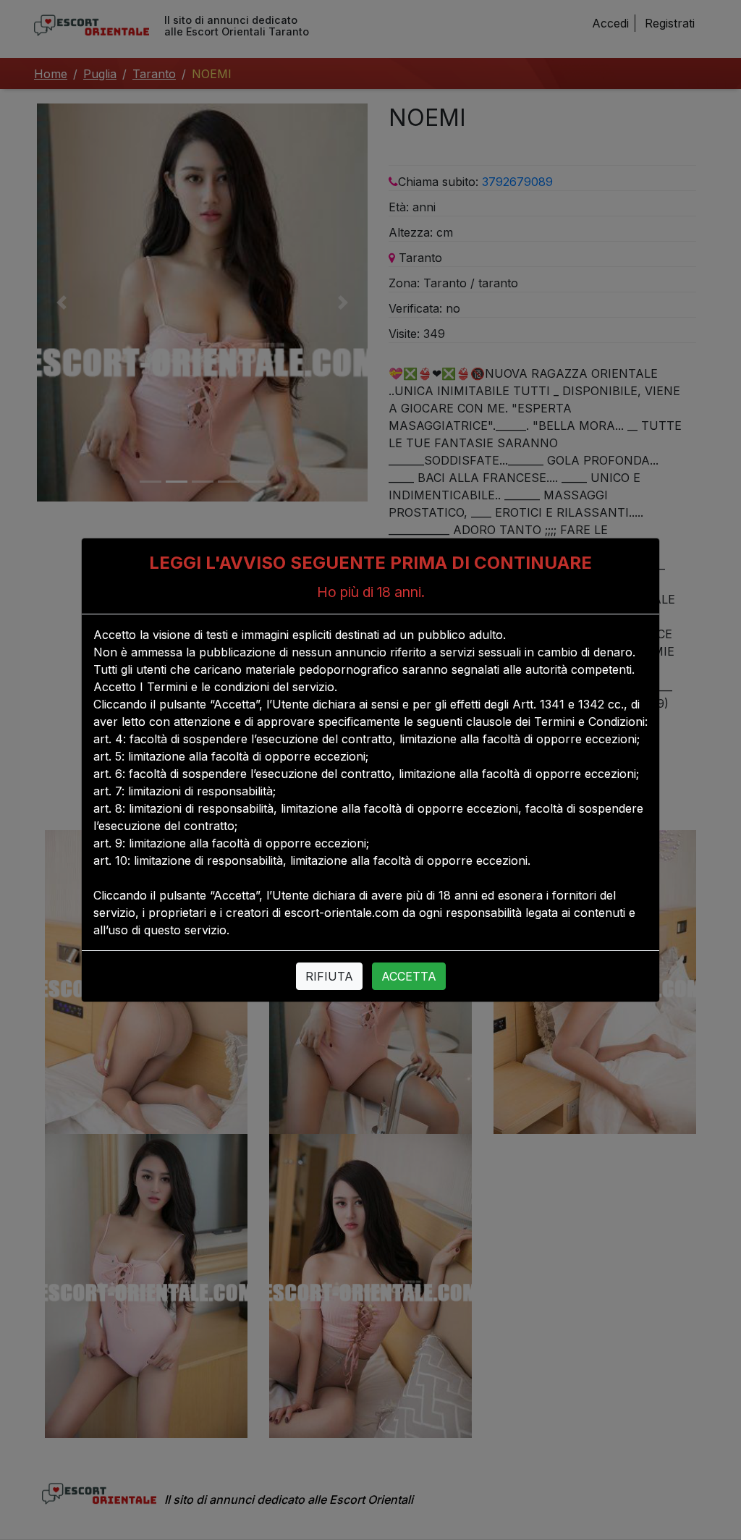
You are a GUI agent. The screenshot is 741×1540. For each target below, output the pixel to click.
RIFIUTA (329, 976)
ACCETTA (408, 976)
